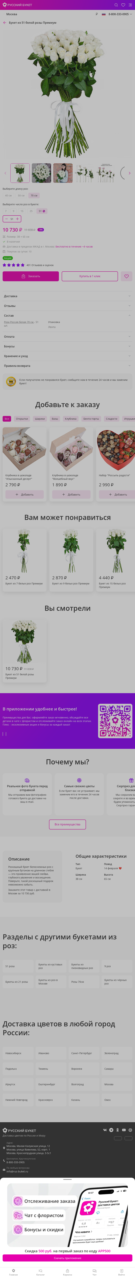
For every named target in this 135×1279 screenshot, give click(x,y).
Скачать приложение (67, 1258)
